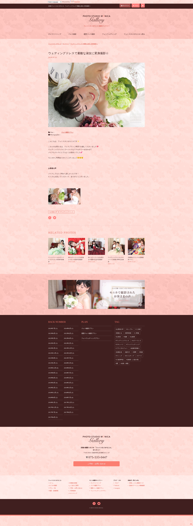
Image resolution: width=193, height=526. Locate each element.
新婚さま (119, 333)
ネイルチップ (130, 356)
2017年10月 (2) (69, 407)
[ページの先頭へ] (191, 524)
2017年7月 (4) (52, 412)
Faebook (116, 485)
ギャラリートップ (54, 34)
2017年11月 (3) (53, 407)
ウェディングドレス (67, 212)
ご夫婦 (138, 329)
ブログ (136, 5)
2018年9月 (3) (68, 392)
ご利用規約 (72, 490)
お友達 (119, 337)
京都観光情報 (73, 483)
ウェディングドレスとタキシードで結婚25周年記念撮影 (116, 260)
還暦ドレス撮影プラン (88, 333)
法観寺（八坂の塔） (133, 359)
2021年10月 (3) (69, 353)
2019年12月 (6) (53, 368)
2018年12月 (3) (53, 392)
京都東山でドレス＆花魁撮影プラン (136, 259)
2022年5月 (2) (52, 338)
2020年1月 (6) (68, 363)
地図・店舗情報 (53, 490)
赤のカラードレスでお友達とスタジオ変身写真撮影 (76, 259)
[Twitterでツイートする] (54, 217)
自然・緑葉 (125, 363)
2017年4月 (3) (52, 417)
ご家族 (137, 333)
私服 (141, 352)
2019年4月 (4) (52, 383)
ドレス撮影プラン (67, 132)
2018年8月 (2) (52, 397)
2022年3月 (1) (52, 343)
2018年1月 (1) (52, 402)
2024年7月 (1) (52, 328)
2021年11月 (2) (53, 353)
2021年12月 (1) (69, 348)
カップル (130, 329)
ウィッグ (119, 356)
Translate (77, 2)
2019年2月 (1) (52, 387)
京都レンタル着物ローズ (136, 483)
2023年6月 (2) (52, 333)
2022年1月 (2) (52, 348)
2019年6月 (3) (52, 378)
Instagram (117, 488)
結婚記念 (119, 352)
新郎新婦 (128, 333)
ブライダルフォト (122, 348)
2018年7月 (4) (68, 397)
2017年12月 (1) (69, 402)
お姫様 (133, 337)
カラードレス (137, 340)
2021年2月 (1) (52, 363)
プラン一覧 (52, 488)
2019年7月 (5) (68, 373)
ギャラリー (125, 5)
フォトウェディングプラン (90, 338)
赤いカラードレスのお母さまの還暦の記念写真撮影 (96, 259)
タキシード (120, 344)
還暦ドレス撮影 (89, 34)
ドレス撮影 (72, 34)
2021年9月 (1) (52, 358)
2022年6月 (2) (68, 333)
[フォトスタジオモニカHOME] (143, 5)
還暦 (134, 352)
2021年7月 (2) (68, 358)
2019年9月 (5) (68, 368)
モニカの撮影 (53, 485)
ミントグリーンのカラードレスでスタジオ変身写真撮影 (56, 260)
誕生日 (128, 352)
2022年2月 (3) (68, 343)
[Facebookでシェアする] (49, 217)
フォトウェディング (109, 34)
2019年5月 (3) (68, 378)
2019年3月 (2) (68, 383)
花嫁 (125, 337)
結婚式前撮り (135, 348)
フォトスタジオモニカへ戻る (134, 34)
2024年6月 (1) (68, 328)
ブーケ (140, 356)
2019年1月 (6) (68, 387)
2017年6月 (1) (68, 412)
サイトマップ (73, 493)
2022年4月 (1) (68, 338)
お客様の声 (53, 212)
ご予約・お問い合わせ (96, 464)
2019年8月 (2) (52, 373)
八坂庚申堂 (120, 359)
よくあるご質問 (73, 485)
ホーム (51, 483)
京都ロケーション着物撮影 (137, 485)
